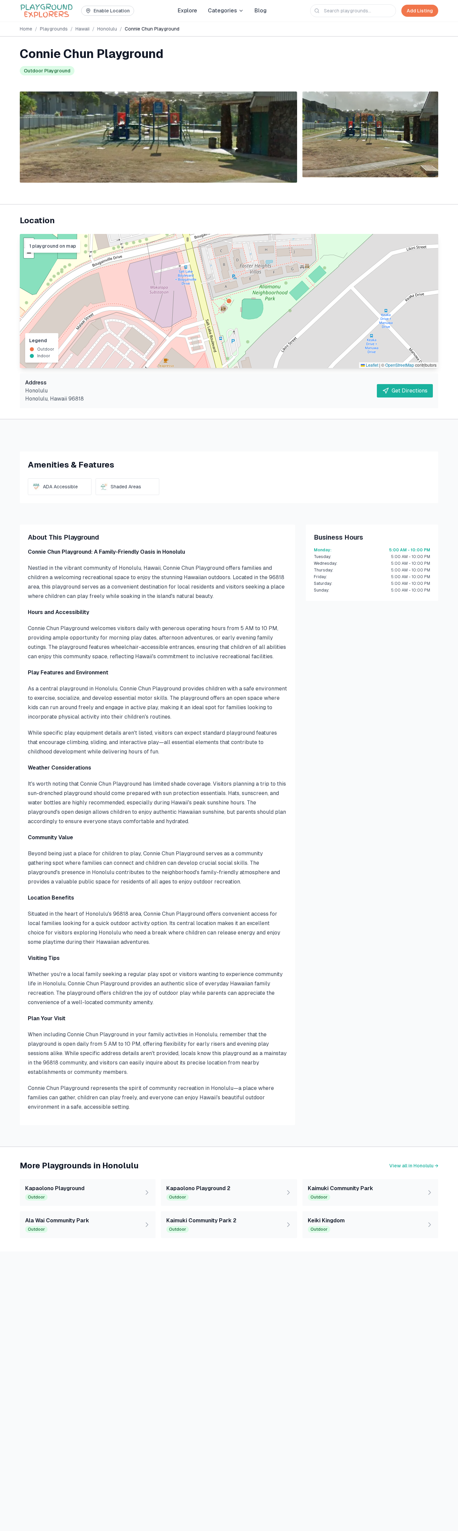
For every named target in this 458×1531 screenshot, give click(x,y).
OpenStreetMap (399, 365)
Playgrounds (54, 29)
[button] (229, 301)
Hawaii (82, 29)
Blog (260, 10)
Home (26, 29)
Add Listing (420, 10)
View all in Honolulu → (413, 1165)
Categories (222, 10)
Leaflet (371, 365)
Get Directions (409, 390)
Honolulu (107, 29)
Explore (187, 10)
